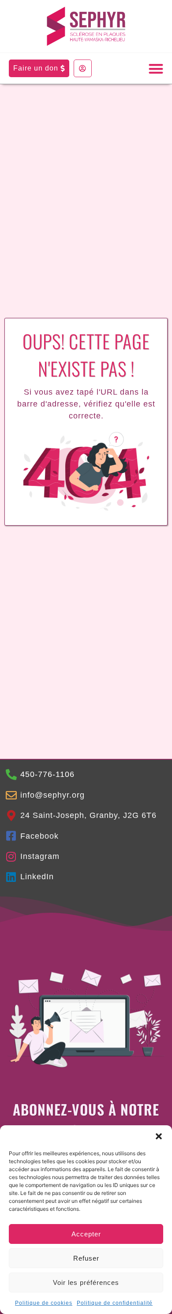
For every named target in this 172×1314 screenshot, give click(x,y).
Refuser (86, 1258)
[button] (158, 1136)
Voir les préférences (86, 1282)
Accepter (86, 1234)
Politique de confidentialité (115, 1303)
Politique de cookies (43, 1303)
